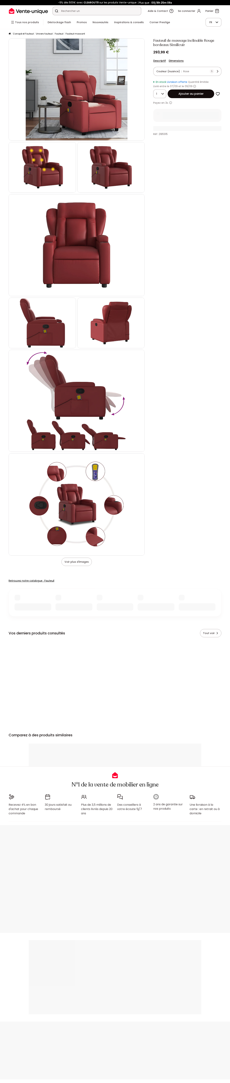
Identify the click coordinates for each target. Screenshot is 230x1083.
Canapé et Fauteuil (23, 33)
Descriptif (159, 61)
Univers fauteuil (44, 33)
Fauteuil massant (75, 33)
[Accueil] (10, 34)
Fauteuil (59, 33)
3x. (167, 103)
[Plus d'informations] (194, 86)
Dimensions (176, 61)
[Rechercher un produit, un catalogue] (57, 11)
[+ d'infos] (170, 102)
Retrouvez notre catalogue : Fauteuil (31, 580)
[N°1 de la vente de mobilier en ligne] (28, 11)
